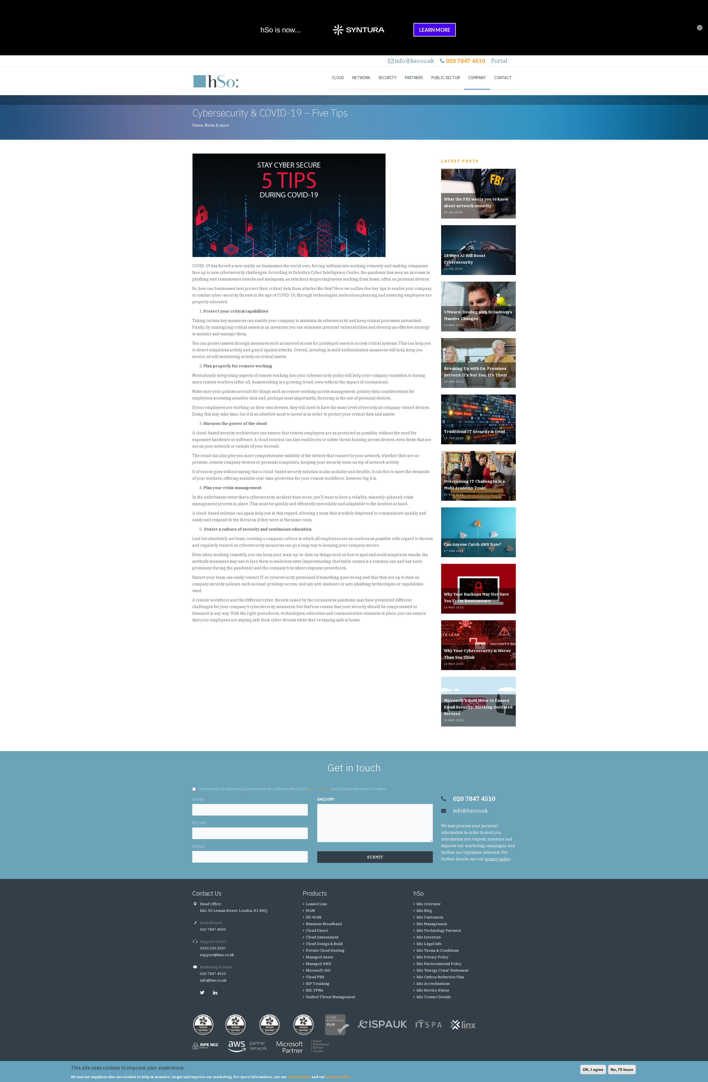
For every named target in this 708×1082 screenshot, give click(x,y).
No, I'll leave (622, 1069)
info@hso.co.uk (414, 60)
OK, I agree (593, 1069)
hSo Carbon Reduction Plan (440, 977)
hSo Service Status (433, 990)
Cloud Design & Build (324, 943)
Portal (499, 60)
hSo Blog (424, 910)
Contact (503, 77)
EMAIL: (200, 846)
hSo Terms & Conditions (438, 950)
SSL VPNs (314, 990)
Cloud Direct (317, 930)
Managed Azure (319, 957)
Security (387, 77)
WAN (310, 910)
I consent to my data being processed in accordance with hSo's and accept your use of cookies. (292, 788)
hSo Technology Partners (439, 930)
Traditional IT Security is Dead (474, 431)
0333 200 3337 (213, 948)
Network (361, 77)
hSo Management (432, 924)
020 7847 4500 (213, 929)
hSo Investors (429, 937)
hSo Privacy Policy (433, 957)
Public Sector (445, 77)
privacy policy (318, 788)
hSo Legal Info (429, 943)
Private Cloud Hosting (325, 950)
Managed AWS (318, 963)
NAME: (199, 799)
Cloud (338, 77)
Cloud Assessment (322, 937)
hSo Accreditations (433, 983)
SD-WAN (313, 917)
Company (477, 77)
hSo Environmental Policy (439, 963)
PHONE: (199, 822)
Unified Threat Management (330, 997)
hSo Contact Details (434, 997)
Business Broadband (324, 924)
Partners (414, 77)
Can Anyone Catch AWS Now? (472, 544)
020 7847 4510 (213, 973)
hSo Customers (430, 917)
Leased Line (316, 904)
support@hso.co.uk (217, 955)
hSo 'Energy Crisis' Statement (442, 970)
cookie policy (299, 1077)
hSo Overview (429, 904)
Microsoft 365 (318, 970)
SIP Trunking (317, 983)
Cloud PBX (315, 977)
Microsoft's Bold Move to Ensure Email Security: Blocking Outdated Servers (478, 707)
